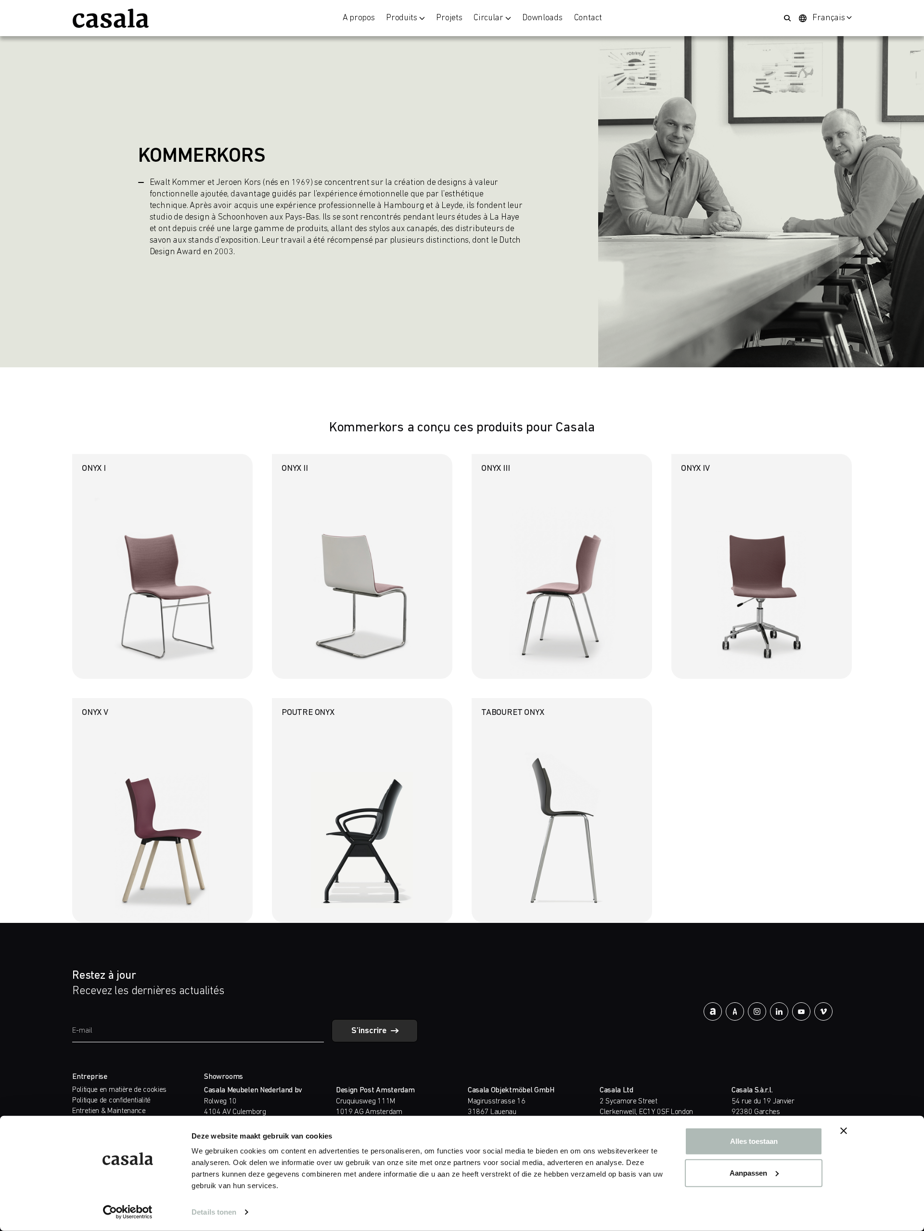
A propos (358, 18)
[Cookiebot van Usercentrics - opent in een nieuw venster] (128, 1212)
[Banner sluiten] (843, 1130)
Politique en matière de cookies (119, 1090)
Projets (449, 18)
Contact (588, 18)
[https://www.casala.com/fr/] (110, 18)
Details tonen (214, 1212)
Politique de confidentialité (111, 1100)
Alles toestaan (754, 1141)
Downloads (542, 18)
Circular (488, 18)
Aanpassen (748, 1172)
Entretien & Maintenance (109, 1111)
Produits (401, 18)
